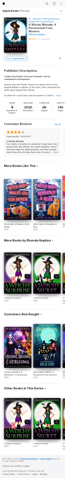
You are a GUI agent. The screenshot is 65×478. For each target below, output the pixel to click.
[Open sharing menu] (60, 58)
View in (14, 58)
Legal (34, 474)
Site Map (43, 474)
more (58, 95)
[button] (46, 3)
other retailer (46, 459)
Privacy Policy (8, 474)
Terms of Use (23, 474)
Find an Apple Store (28, 459)
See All (58, 124)
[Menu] (61, 3)
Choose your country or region (16, 466)
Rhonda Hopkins (37, 34)
